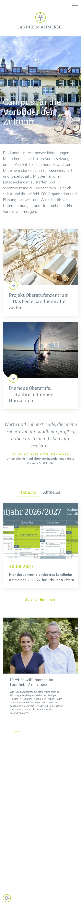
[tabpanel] (41, 445)
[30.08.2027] (40, 545)
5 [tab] (48, 731)
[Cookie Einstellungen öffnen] (7, 898)
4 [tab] (40, 731)
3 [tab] (48, 472)
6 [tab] (56, 731)
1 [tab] (33, 472)
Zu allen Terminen (40, 599)
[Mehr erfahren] (40, 272)
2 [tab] (40, 472)
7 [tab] (64, 731)
